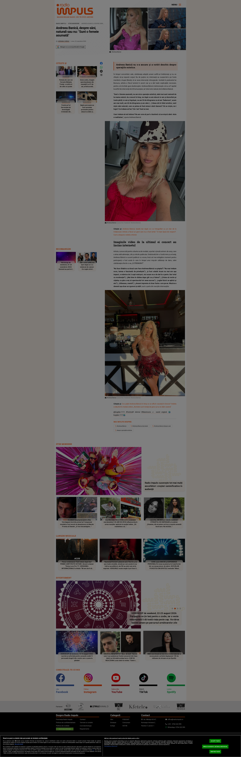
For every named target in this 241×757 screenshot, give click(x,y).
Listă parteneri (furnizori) (110, 746)
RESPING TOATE (215, 751)
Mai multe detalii (19, 744)
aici (93, 750)
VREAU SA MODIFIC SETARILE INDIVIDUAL (215, 746)
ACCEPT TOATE (215, 741)
